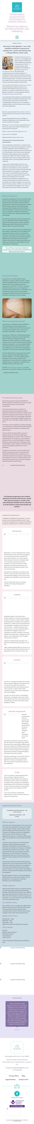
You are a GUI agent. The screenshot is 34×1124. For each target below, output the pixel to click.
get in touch (9, 125)
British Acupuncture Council (23, 85)
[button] (17, 37)
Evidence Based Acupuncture (15, 367)
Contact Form (23, 1079)
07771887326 (13, 134)
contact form (20, 137)
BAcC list (28, 894)
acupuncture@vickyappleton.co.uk (16, 131)
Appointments (11, 1079)
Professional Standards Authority (12, 94)
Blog (23, 1076)
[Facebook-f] (17, 1093)
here (13, 356)
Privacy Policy (14, 1076)
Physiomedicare (21, 112)
